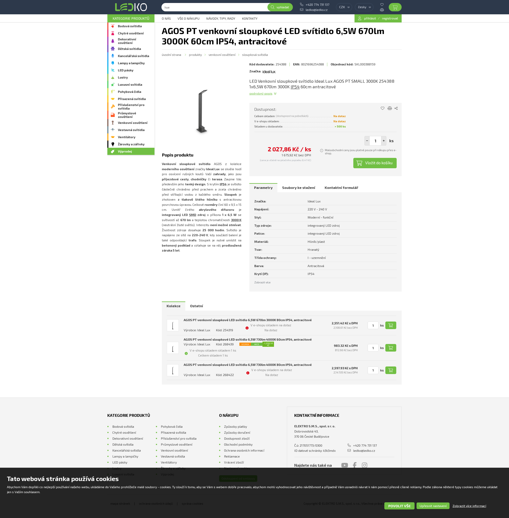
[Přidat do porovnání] (389, 108)
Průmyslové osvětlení (127, 115)
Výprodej (125, 151)
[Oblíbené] (385, 4)
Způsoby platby (235, 426)
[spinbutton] (375, 141)
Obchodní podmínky (238, 444)
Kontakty (249, 18)
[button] (383, 141)
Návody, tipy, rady (220, 18)
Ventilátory (126, 137)
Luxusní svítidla (130, 84)
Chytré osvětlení (131, 33)
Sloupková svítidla (255, 54)
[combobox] (344, 7)
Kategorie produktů (131, 18)
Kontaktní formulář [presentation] (341, 187)
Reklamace (232, 456)
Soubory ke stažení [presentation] (298, 187)
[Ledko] (130, 7)
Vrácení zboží (234, 462)
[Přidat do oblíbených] (382, 108)
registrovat (390, 18)
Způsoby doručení (237, 432)
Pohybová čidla (129, 91)
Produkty (195, 54)
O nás (166, 18)
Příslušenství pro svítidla (131, 106)
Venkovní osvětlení (133, 122)
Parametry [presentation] (263, 187)
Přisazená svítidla (132, 99)
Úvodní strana (171, 54)
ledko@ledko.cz (317, 10)
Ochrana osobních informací (244, 450)
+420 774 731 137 (317, 4)
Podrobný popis (260, 93)
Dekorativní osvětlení (127, 41)
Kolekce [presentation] (174, 306)
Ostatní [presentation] (196, 306)
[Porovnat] (385, 9)
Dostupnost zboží (237, 438)
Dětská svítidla (129, 49)
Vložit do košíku (379, 162)
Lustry (123, 77)
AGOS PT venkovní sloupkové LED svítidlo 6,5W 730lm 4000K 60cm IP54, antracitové (248, 339)
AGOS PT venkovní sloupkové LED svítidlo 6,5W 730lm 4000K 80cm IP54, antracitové (248, 364)
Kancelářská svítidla (133, 56)
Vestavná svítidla (131, 130)
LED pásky (125, 70)
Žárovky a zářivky (131, 144)
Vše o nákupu (188, 18)
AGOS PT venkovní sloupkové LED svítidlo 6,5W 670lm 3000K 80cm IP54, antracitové (248, 320)
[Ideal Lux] (269, 71)
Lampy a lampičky (131, 63)
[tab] (263, 187)
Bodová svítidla (130, 26)
